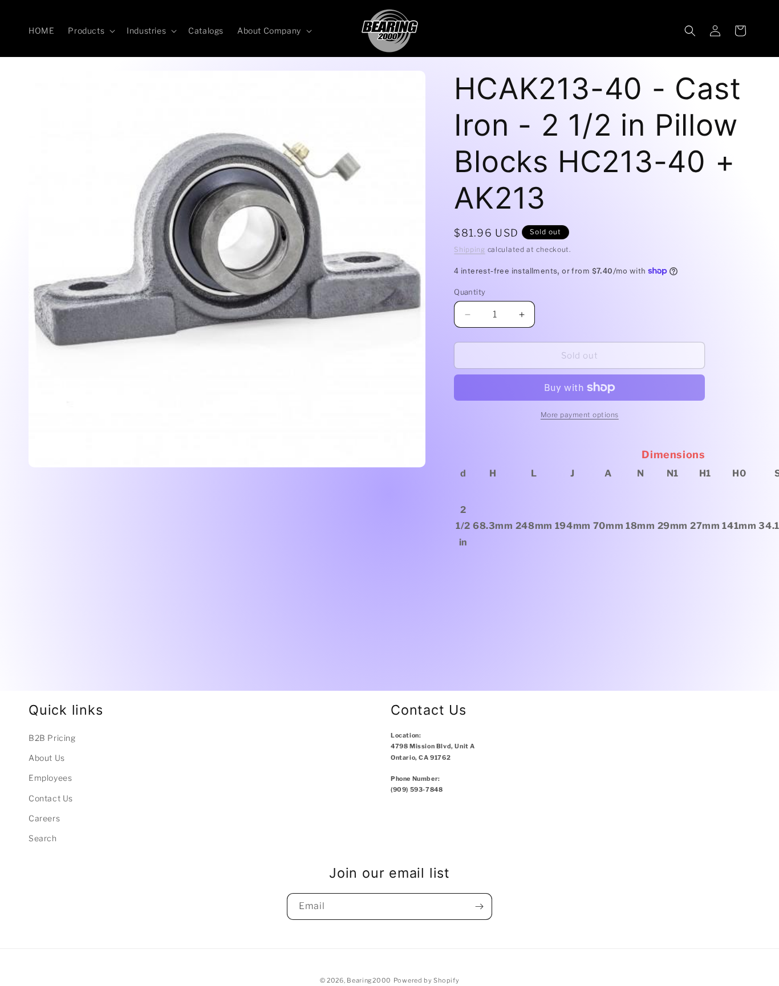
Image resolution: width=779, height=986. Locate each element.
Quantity (469, 291)
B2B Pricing (52, 738)
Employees (50, 778)
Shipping (469, 249)
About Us (47, 758)
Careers (44, 818)
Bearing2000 (369, 980)
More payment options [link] (580, 414)
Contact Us (51, 798)
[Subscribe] (479, 906)
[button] (90, 31)
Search (43, 838)
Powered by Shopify (426, 980)
